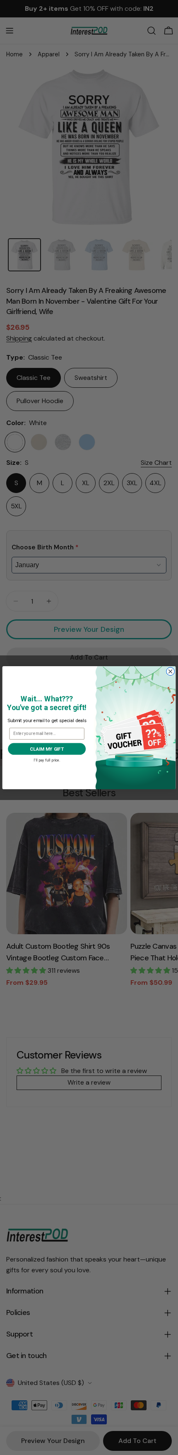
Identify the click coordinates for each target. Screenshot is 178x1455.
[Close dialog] (170, 671)
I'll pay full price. (47, 759)
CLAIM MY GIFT (46, 749)
